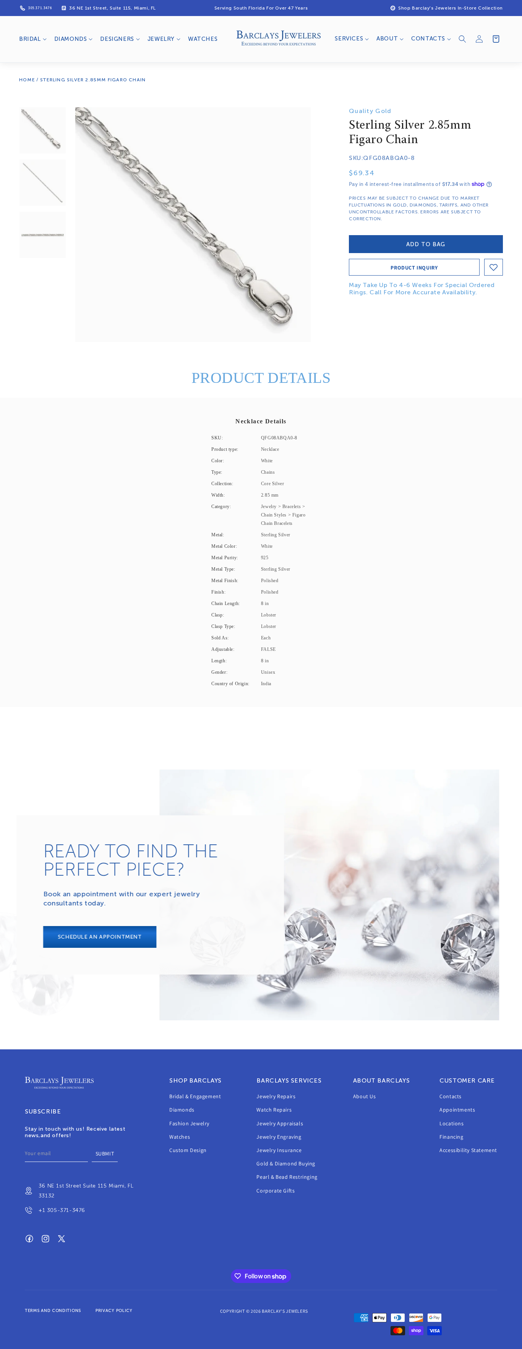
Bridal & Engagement (195, 1096)
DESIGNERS (117, 39)
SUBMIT (105, 1153)
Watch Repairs (274, 1110)
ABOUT (387, 38)
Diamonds (182, 1110)
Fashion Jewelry (189, 1123)
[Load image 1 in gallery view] (42, 130)
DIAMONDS (70, 39)
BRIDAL (30, 39)
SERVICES (349, 38)
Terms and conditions (53, 1310)
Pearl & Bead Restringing (286, 1177)
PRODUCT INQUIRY (414, 267)
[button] (32, 39)
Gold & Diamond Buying (285, 1163)
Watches (179, 1136)
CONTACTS (428, 38)
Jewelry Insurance (279, 1150)
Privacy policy (114, 1310)
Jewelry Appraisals (279, 1123)
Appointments (457, 1110)
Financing (451, 1136)
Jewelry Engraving (278, 1136)
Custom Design (188, 1150)
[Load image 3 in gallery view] (42, 235)
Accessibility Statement (468, 1150)
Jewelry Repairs (275, 1096)
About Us (364, 1096)
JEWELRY (161, 39)
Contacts (450, 1096)
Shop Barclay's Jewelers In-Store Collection (450, 8)
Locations (451, 1123)
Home (27, 79)
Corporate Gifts (275, 1190)
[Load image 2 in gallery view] (42, 183)
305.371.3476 (40, 8)
